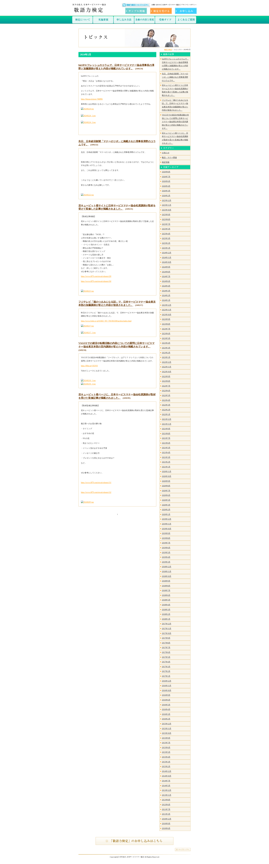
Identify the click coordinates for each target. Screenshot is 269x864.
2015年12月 (166, 724)
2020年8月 (166, 486)
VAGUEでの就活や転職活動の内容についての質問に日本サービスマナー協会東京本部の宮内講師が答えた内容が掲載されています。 (175, 121)
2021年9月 (166, 429)
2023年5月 (166, 338)
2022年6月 (166, 391)
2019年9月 (166, 533)
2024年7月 (166, 276)
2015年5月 (166, 752)
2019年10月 (166, 529)
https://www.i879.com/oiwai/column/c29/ (96, 276)
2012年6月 (166, 805)
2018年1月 (166, 619)
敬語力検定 (168, 49)
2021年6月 (166, 443)
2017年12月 (166, 624)
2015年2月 (166, 766)
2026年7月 (166, 177)
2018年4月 (166, 605)
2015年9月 (166, 738)
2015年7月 (166, 743)
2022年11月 (166, 367)
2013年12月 (166, 790)
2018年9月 (166, 581)
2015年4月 (166, 757)
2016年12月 (166, 681)
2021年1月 (166, 467)
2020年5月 (166, 500)
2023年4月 (166, 343)
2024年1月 (166, 300)
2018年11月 (166, 571)
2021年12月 (166, 419)
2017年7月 (166, 647)
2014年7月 (166, 781)
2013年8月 (166, 800)
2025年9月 (166, 215)
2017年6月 (166, 652)
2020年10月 (166, 476)
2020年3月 (166, 505)
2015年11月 (166, 728)
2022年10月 (166, 372)
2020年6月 (166, 495)
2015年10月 (166, 733)
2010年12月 (166, 819)
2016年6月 (166, 700)
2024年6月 (166, 281)
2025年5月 (166, 229)
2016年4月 (166, 709)
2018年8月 (166, 586)
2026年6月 (166, 181)
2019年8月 (166, 538)
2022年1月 (166, 414)
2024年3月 (166, 291)
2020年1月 (166, 514)
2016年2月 (166, 719)
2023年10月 (166, 315)
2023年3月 (166, 348)
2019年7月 (166, 543)
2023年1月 (166, 357)
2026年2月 (166, 196)
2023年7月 (166, 329)
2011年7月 (166, 809)
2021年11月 (166, 424)
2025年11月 (166, 205)
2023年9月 (166, 319)
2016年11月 (166, 686)
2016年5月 (166, 705)
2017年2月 (166, 671)
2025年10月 (166, 210)
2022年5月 (166, 395)
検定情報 (165, 162)
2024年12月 (166, 253)
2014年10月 (166, 776)
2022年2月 (166, 410)
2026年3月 (166, 191)
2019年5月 (166, 552)
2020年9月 (166, 481)
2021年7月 (166, 438)
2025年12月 (166, 200)
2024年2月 (166, 295)
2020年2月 (166, 510)
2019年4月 (166, 557)
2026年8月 (166, 172)
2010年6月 (166, 828)
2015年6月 (166, 747)
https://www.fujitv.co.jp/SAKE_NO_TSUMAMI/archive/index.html (106, 321)
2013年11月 (166, 795)
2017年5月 (166, 657)
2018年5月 (166, 600)
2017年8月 (166, 643)
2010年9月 (166, 823)
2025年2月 (166, 243)
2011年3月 (166, 814)
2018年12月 (166, 567)
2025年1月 (166, 248)
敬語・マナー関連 (169, 157)
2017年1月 (166, 676)
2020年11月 (166, 471)
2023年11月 (166, 310)
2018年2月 (166, 614)
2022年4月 (166, 400)
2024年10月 (166, 262)
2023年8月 (166, 324)
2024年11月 (166, 257)
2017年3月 (166, 667)
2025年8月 (166, 219)
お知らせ (165, 153)
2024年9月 (166, 267)
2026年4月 (166, 186)
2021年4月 (166, 452)
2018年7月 (166, 590)
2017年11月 (166, 628)
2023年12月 (166, 305)
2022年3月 (166, 405)
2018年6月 (166, 595)
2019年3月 (166, 562)
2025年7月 (166, 224)
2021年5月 (166, 448)
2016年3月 (166, 714)
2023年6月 (166, 333)
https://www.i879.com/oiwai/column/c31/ (96, 482)
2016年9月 (166, 695)
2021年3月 (166, 457)
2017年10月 (166, 633)
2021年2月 (166, 462)
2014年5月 (166, 786)
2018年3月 (166, 610)
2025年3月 (166, 238)
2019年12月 (166, 519)
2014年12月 (166, 771)
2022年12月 (166, 362)
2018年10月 (166, 576)
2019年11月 (166, 524)
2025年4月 (166, 234)
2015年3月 (166, 762)
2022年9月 (166, 376)
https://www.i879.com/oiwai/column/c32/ (96, 492)
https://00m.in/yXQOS (89, 366)
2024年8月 (166, 272)
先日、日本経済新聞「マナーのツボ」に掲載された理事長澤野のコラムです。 (175, 77)
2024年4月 (166, 286)
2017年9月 (166, 638)
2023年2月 (166, 353)
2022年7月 (166, 386)
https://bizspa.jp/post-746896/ (92, 99)
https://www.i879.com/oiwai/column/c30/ (96, 281)
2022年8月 (166, 381)
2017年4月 (166, 662)
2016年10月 (166, 690)
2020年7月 (166, 491)
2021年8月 (166, 433)
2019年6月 (166, 548)
